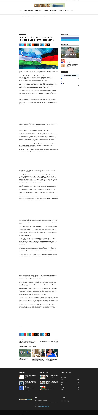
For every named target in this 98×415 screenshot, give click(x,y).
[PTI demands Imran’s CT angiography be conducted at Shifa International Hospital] (52, 353)
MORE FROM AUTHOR (32, 346)
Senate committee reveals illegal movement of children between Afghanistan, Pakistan (27, 342)
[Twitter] (22, 45)
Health (72, 10)
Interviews (61, 10)
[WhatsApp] (28, 45)
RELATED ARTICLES (22, 346)
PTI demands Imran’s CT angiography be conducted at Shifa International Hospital (52, 359)
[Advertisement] (49, 25)
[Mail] (65, 401)
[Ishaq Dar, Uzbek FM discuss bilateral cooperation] (25, 353)
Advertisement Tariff (47, 0)
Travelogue (59, 13)
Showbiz (41, 13)
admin (63, 57)
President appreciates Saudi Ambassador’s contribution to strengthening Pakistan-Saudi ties (38, 359)
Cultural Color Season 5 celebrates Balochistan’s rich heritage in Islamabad (72, 65)
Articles (67, 10)
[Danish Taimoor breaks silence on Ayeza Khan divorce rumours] (70, 52)
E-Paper (25, 10)
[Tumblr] (41, 45)
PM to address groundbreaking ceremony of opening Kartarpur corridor (52, 382)
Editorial (46, 10)
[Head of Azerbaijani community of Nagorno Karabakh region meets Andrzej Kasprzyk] (42, 377)
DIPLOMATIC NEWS (53, 10)
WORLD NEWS (24, 34)
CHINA (46, 13)
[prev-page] (19, 362)
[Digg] (48, 45)
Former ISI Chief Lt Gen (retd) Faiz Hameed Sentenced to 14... (30, 376)
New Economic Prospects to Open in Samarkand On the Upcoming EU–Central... (30, 387)
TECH (64, 13)
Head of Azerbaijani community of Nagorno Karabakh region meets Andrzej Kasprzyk (52, 376)
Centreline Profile (68, 0)
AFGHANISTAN (52, 13)
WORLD (31, 13)
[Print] (38, 45)
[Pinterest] (25, 45)
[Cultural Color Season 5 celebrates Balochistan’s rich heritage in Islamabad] (63, 65)
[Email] (35, 45)
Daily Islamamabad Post (54, 0)
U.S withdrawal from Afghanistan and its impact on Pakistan (49, 342)
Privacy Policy (74, 0)
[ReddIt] (33, 45)
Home (21, 10)
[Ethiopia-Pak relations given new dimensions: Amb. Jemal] (21, 383)
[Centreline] (49, 5)
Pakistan (21, 13)
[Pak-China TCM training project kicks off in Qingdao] (42, 388)
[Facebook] (20, 45)
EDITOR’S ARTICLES (38, 10)
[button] (78, 0)
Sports (26, 13)
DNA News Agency (61, 0)
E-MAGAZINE (30, 10)
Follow (77, 40)
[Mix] (46, 45)
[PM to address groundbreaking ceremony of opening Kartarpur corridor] (42, 383)
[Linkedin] (30, 45)
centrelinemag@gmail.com (44, 406)
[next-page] (21, 362)
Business (36, 13)
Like (77, 37)
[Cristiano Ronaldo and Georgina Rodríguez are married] (63, 61)
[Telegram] (43, 45)
